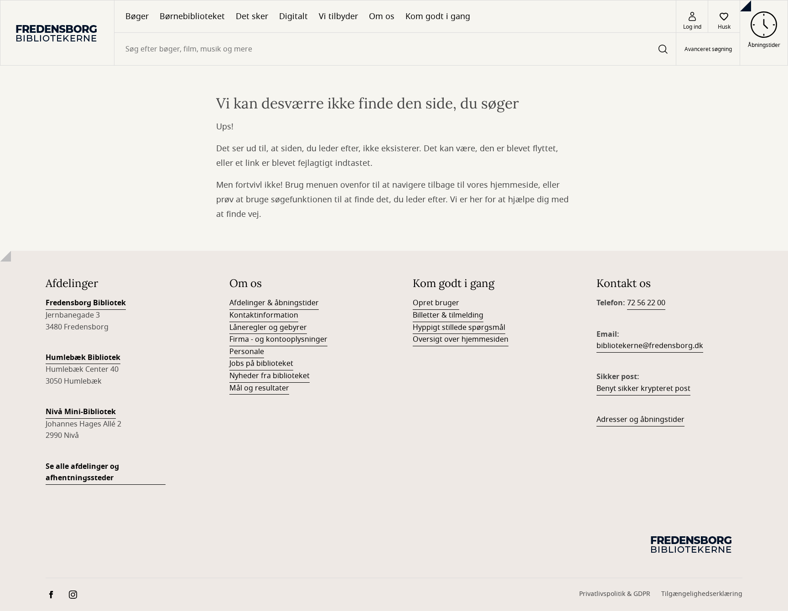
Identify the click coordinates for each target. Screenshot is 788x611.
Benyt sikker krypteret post (643, 388)
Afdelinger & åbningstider (274, 303)
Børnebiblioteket (192, 16)
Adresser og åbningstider (640, 419)
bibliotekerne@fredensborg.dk (649, 345)
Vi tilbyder (338, 16)
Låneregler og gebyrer (268, 327)
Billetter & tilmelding (448, 315)
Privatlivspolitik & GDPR (614, 594)
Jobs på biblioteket (261, 363)
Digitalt (293, 16)
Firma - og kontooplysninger (278, 339)
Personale (246, 351)
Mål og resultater (259, 388)
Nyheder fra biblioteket (269, 375)
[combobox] (395, 49)
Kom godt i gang (437, 16)
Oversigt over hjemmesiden (460, 339)
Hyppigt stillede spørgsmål (459, 327)
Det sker (252, 16)
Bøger (137, 16)
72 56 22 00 (646, 303)
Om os (381, 16)
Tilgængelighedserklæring (701, 594)
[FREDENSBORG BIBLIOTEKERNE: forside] (57, 32)
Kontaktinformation (263, 315)
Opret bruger (436, 303)
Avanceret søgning (708, 49)
